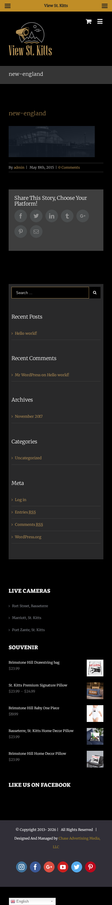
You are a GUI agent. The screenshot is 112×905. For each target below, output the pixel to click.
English (22, 901)
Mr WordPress (27, 374)
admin (19, 167)
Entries (25, 512)
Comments (29, 524)
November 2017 (29, 416)
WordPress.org (28, 537)
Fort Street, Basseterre (30, 606)
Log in (20, 499)
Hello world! (26, 333)
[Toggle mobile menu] (100, 21)
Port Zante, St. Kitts (28, 630)
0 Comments (69, 167)
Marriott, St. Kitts (26, 618)
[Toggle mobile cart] (89, 21)
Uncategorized (28, 458)
